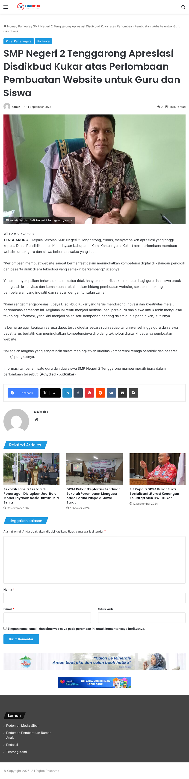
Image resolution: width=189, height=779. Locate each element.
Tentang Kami (16, 752)
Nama (9, 589)
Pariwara (24, 26)
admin (16, 106)
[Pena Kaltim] (29, 6)
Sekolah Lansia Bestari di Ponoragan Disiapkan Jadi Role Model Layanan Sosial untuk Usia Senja (31, 496)
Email (8, 609)
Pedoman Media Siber (22, 725)
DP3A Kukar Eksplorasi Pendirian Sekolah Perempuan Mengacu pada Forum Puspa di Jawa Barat (93, 496)
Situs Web (105, 609)
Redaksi (12, 745)
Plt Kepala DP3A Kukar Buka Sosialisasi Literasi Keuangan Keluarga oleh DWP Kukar (154, 493)
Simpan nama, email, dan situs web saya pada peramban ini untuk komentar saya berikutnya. (76, 628)
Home (11, 26)
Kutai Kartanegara (18, 41)
